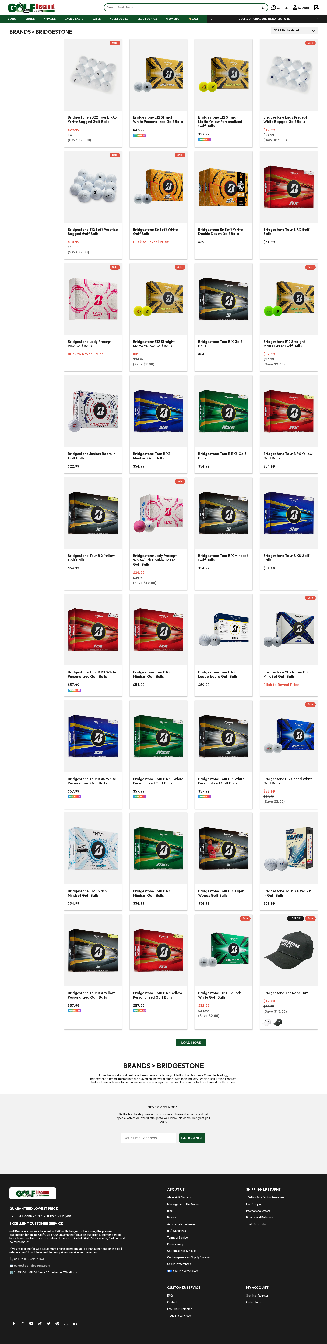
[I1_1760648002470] (294, 1330)
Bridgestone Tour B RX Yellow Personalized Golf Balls (157, 995)
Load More (191, 1042)
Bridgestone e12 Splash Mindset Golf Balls (87, 893)
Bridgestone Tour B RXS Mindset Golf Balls (153, 893)
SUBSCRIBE (192, 1138)
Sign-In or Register (257, 1295)
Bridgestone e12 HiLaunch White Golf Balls (219, 995)
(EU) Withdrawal (176, 1230)
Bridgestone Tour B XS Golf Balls (286, 558)
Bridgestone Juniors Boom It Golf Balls (91, 456)
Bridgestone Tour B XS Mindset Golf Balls (152, 456)
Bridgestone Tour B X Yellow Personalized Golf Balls (91, 995)
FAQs (170, 1295)
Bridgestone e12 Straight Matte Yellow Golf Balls (154, 344)
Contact (172, 1302)
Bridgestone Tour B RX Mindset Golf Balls (152, 674)
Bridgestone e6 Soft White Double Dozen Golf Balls (220, 231)
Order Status (254, 1302)
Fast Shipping (254, 1204)
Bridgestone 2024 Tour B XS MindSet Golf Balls (287, 674)
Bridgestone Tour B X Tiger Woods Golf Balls (221, 893)
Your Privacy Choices (185, 1270)
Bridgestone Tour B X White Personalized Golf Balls (221, 781)
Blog (170, 1210)
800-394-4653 (34, 1259)
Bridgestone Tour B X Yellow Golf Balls (91, 558)
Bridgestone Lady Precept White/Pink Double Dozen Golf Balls (155, 560)
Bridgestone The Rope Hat (285, 993)
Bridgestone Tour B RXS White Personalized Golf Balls (158, 781)
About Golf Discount (179, 1197)
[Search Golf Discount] (263, 7)
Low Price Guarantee (179, 1309)
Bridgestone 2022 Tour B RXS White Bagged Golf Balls (92, 119)
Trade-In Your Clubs (179, 1315)
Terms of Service (177, 1237)
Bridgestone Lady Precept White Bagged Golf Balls (285, 119)
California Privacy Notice (181, 1250)
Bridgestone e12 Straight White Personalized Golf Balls (158, 119)
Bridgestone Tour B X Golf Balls (220, 344)
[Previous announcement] (211, 19)
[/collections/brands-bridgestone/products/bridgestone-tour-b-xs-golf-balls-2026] (289, 513)
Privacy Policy (175, 1244)
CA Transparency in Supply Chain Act (189, 1257)
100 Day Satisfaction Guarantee (265, 1197)
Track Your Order (256, 1224)
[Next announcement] (317, 19)
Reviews (172, 1217)
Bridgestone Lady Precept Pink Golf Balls (89, 344)
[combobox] (186, 7)
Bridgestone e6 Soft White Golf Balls (155, 231)
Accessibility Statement (181, 1224)
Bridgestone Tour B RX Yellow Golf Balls (288, 456)
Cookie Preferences (179, 1264)
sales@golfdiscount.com (32, 1265)
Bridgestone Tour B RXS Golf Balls (222, 456)
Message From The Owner (183, 1204)
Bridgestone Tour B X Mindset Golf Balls (223, 558)
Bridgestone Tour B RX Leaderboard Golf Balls (218, 674)
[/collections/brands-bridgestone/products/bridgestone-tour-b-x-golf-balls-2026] (223, 299)
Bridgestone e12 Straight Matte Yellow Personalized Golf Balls (220, 121)
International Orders (258, 1210)
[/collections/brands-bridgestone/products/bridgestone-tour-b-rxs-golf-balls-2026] (223, 411)
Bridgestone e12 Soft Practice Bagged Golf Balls (93, 231)
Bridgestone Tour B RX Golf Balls (286, 231)
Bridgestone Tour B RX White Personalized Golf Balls (92, 674)
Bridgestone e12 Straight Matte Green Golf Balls (284, 344)
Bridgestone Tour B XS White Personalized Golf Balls (92, 781)
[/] (28, 7)
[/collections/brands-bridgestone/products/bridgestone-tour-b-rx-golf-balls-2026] (289, 187)
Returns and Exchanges (260, 1217)
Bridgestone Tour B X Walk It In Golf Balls (287, 893)
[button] (15, 19)
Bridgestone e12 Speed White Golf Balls (288, 781)
